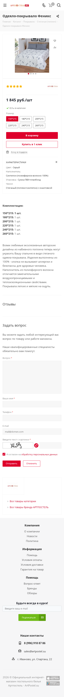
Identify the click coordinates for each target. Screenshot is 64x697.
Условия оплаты (32, 560)
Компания (32, 525)
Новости (32, 536)
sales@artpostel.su (35, 651)
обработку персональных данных (39, 454)
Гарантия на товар (32, 569)
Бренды (32, 588)
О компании (32, 531)
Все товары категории (23, 501)
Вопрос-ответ (32, 583)
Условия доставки (32, 564)
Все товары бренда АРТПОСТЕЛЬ (29, 507)
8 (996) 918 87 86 (34, 643)
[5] (21, 86)
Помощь (32, 555)
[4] (17, 86)
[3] (14, 86)
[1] (8, 86)
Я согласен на (32, 454)
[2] (11, 86)
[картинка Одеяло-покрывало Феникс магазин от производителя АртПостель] (32, 55)
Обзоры (32, 593)
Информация (32, 549)
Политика (32, 541)
